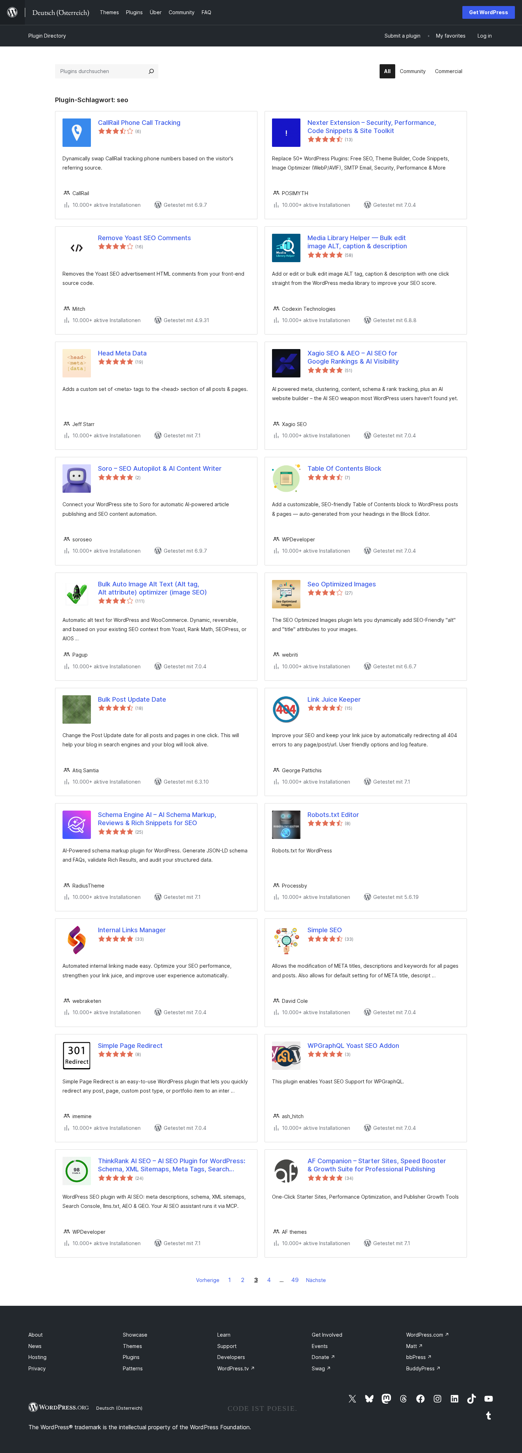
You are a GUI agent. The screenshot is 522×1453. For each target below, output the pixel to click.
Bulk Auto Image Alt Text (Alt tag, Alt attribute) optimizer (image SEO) (152, 588)
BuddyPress (423, 1368)
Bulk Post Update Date (132, 699)
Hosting (37, 1357)
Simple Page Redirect (130, 1045)
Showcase (135, 1335)
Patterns (133, 1368)
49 (295, 1279)
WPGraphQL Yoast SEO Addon (353, 1045)
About (35, 1335)
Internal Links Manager (132, 930)
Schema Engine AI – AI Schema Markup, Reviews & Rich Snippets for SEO (157, 819)
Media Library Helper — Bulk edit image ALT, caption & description (357, 242)
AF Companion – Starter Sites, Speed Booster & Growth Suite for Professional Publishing (377, 1165)
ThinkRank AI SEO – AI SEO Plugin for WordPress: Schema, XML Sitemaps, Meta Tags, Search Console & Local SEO (171, 1165)
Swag (321, 1368)
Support (226, 1346)
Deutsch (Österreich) (119, 1408)
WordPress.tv (236, 1368)
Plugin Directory (47, 36)
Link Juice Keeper (334, 699)
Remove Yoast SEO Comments (144, 238)
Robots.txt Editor (333, 814)
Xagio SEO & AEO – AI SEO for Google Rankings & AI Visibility (353, 357)
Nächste (316, 1280)
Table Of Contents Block (344, 468)
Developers (231, 1357)
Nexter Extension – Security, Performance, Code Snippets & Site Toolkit (372, 126)
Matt (414, 1346)
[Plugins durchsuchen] (151, 71)
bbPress (419, 1357)
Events (320, 1346)
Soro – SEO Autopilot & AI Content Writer (160, 468)
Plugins (131, 1357)
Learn (223, 1335)
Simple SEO (325, 930)
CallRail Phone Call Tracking (139, 122)
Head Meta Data (122, 353)
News (35, 1346)
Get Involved (327, 1335)
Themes (132, 1346)
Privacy (37, 1368)
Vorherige (207, 1280)
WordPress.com (427, 1335)
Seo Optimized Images (342, 584)
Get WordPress (488, 12)
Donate (323, 1357)
